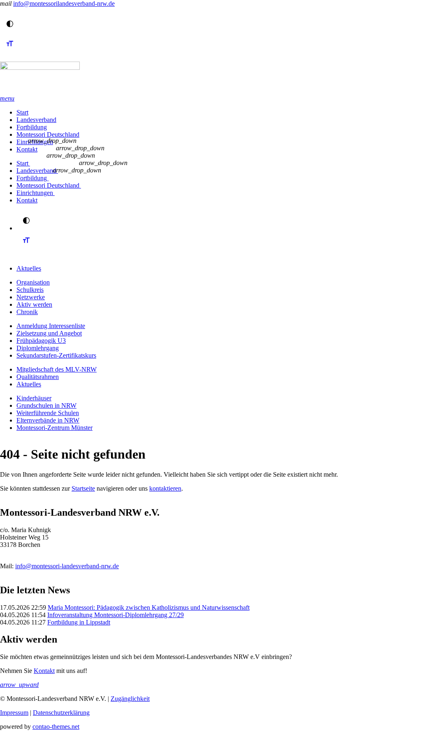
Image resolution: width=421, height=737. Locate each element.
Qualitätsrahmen (37, 376)
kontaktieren (165, 488)
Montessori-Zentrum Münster (54, 427)
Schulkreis (30, 289)
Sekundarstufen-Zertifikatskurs (56, 355)
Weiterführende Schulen (47, 412)
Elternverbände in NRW (47, 420)
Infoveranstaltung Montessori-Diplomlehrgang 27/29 (115, 614)
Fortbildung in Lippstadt (78, 622)
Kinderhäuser (33, 398)
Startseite (83, 488)
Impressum (14, 712)
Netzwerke (30, 297)
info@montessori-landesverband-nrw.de (67, 566)
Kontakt (26, 149)
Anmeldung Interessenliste (50, 325)
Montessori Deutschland (47, 134)
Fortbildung (31, 127)
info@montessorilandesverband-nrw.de (64, 3)
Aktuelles (28, 268)
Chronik (27, 311)
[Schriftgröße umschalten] (10, 51)
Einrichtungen (35, 192)
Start (22, 112)
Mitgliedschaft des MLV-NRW (56, 369)
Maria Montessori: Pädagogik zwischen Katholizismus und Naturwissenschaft (149, 607)
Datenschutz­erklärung (61, 712)
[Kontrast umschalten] (10, 24)
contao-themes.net (55, 726)
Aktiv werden (34, 304)
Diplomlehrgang (37, 347)
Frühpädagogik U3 (41, 340)
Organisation (33, 282)
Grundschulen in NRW (46, 405)
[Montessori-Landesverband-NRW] (210, 78)
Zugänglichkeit (130, 698)
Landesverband (36, 119)
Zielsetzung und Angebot (49, 333)
